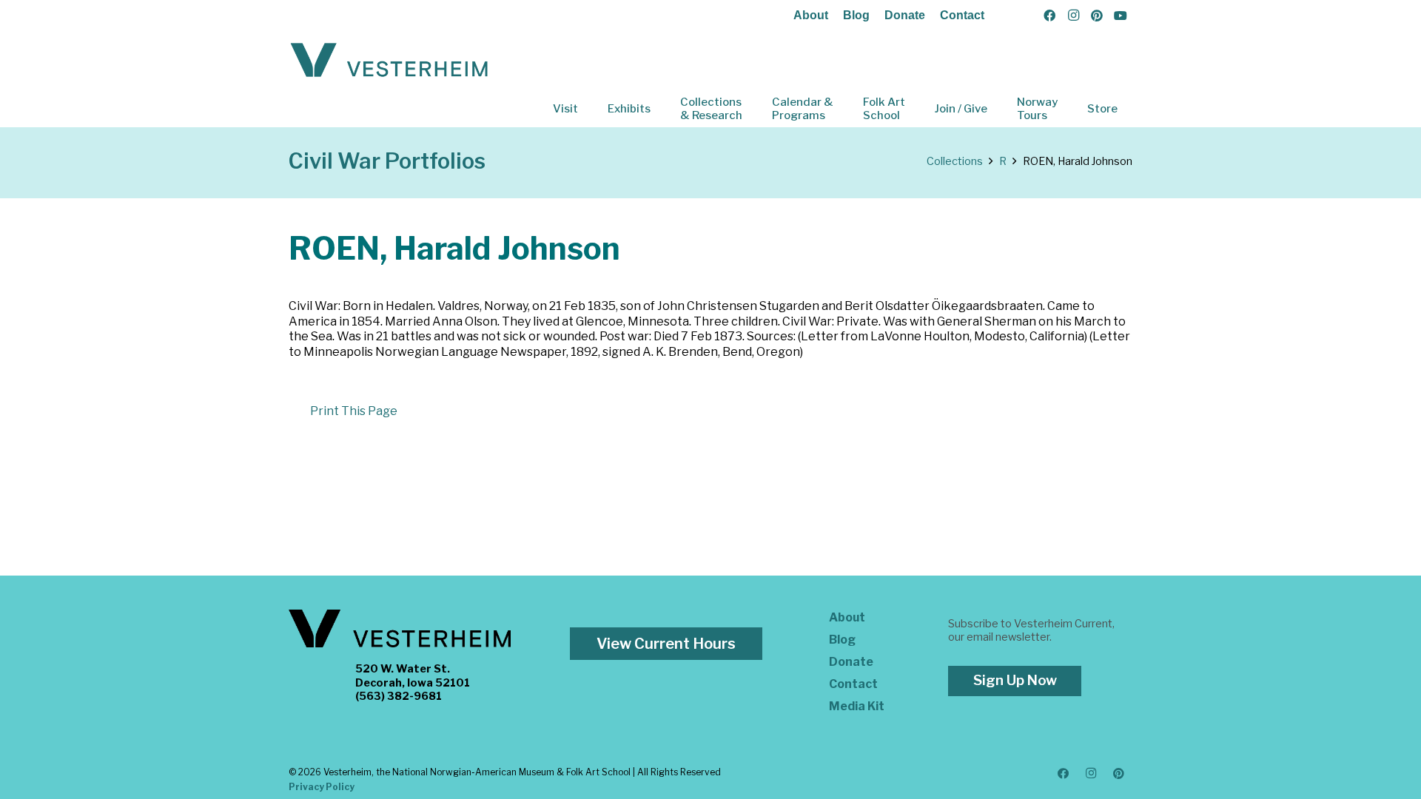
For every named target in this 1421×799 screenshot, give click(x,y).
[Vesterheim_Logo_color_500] (389, 60)
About (810, 15)
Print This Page (353, 411)
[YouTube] (1120, 15)
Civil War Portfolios (387, 161)
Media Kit (856, 706)
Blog (856, 15)
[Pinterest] (1097, 15)
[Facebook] (1049, 15)
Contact (962, 15)
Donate (904, 15)
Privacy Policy (322, 786)
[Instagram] (1073, 15)
